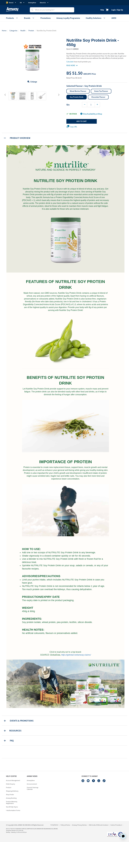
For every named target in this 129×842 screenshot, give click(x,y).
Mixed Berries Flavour (78, 91)
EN (21, 3)
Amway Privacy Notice (79, 825)
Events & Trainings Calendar (32, 788)
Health (22, 30)
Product (8, 787)
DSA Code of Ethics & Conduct (98, 825)
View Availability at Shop (92, 114)
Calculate (69, 62)
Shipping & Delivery (12, 791)
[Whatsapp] (98, 780)
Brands (27, 18)
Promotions (45, 18)
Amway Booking (11, 798)
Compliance (54, 825)
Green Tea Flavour (101, 91)
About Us (43, 3)
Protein (31, 30)
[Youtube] (88, 780)
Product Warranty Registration (11, 802)
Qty (68, 104)
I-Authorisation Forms (13, 810)
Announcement (32, 784)
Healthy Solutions (93, 18)
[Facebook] (93, 780)
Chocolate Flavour (98, 97)
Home (4, 30)
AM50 (113, 18)
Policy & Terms (65, 825)
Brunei (11, 3)
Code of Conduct (116, 825)
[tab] (64, 138)
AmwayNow (32, 3)
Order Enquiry (10, 784)
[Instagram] (83, 780)
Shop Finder (10, 794)
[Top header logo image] (12, 9)
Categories (13, 30)
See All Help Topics (12, 807)
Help (102, 10)
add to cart (81, 121)
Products (10, 18)
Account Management (13, 780)
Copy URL (73, 127)
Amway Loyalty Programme (68, 18)
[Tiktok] (104, 780)
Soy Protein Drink (76, 97)
